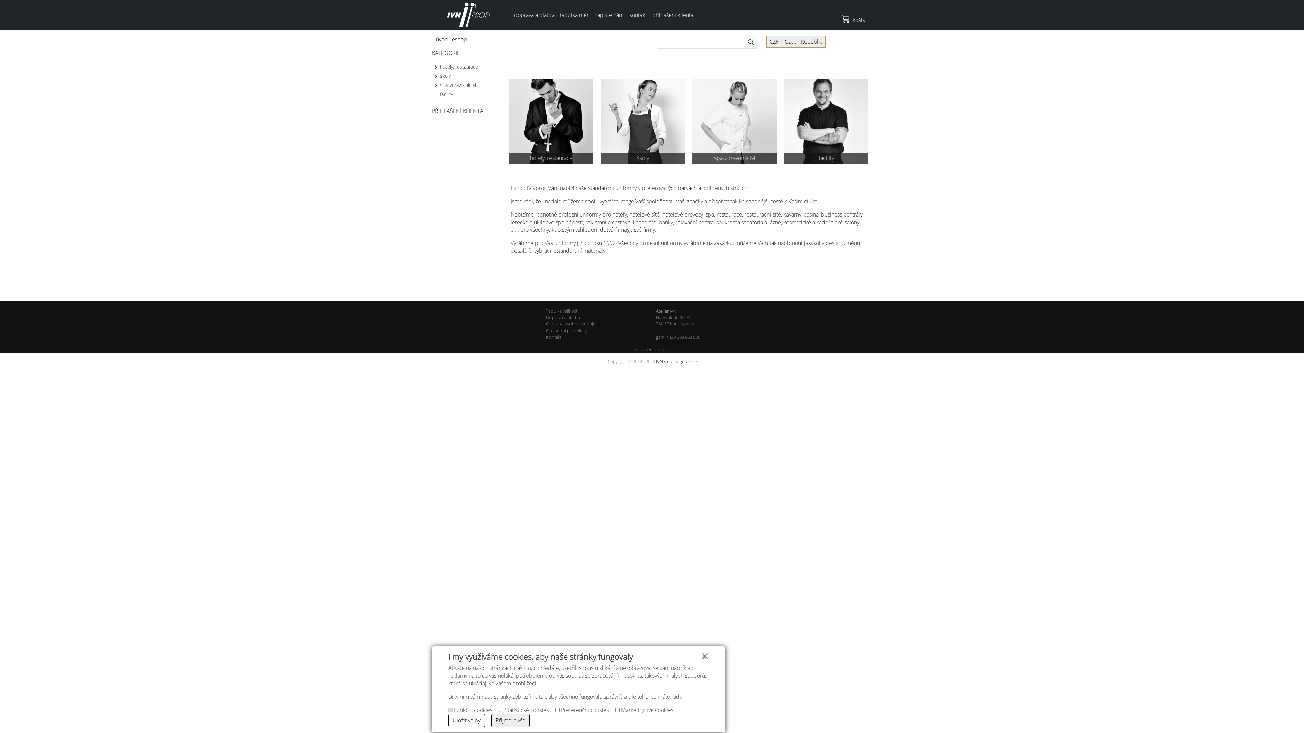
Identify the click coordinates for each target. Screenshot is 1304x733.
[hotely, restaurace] (551, 121)
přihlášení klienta (672, 15)
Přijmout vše (510, 720)
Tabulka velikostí (562, 311)
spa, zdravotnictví (458, 85)
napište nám (609, 15)
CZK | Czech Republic (795, 41)
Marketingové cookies (646, 710)
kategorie (446, 53)
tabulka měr (574, 15)
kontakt (638, 15)
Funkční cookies (472, 710)
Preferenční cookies (584, 710)
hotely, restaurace (459, 66)
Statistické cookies (526, 710)
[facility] (826, 121)
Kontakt (553, 337)
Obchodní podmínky (566, 330)
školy (445, 76)
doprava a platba (534, 15)
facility (446, 94)
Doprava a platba (563, 317)
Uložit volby (467, 720)
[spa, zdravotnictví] (734, 121)
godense (688, 361)
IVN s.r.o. (664, 361)
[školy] (643, 121)
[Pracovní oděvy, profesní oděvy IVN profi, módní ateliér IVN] (469, 15)
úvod (442, 39)
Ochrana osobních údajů (571, 324)
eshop (459, 39)
